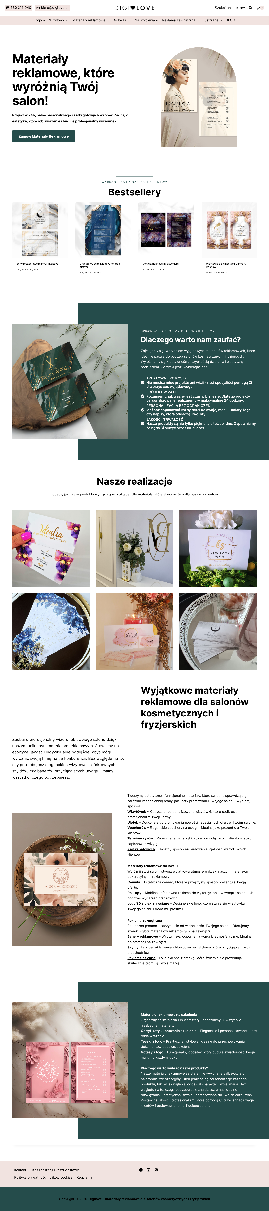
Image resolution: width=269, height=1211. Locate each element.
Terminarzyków (140, 838)
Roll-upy (134, 893)
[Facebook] (140, 1170)
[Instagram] (148, 1170)
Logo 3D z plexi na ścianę (148, 903)
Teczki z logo (151, 1041)
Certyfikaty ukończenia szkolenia (169, 1031)
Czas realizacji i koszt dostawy (54, 1170)
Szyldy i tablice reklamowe (149, 947)
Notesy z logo (152, 1052)
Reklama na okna (141, 958)
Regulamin (85, 1178)
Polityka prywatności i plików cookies (43, 1178)
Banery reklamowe (142, 936)
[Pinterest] (156, 1170)
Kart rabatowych (141, 849)
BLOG (230, 20)
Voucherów (136, 828)
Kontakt (20, 1170)
